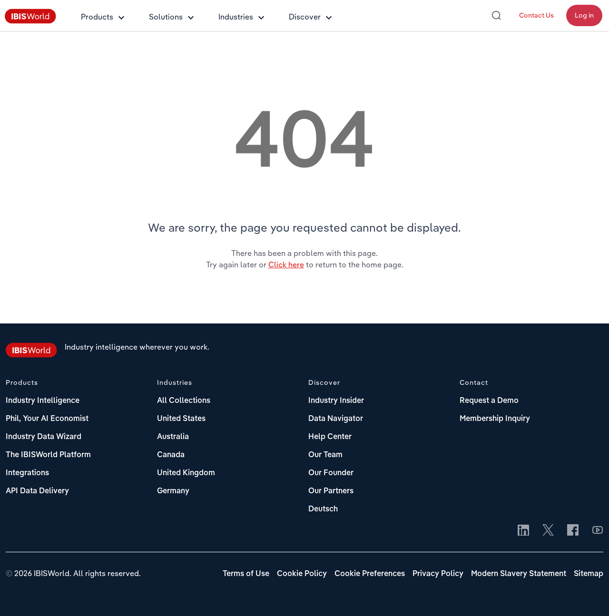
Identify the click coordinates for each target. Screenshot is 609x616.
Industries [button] (235, 16)
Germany (173, 491)
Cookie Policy (302, 574)
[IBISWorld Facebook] (573, 530)
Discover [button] (305, 16)
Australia (173, 437)
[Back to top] (587, 594)
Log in (584, 15)
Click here (286, 264)
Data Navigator (335, 419)
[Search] (496, 15)
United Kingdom (186, 473)
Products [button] (97, 16)
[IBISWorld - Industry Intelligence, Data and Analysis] (30, 21)
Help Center (330, 437)
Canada (171, 455)
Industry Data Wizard (43, 437)
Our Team (325, 455)
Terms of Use (246, 574)
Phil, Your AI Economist (47, 419)
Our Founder (331, 473)
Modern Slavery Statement (518, 574)
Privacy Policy (438, 574)
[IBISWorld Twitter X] (548, 530)
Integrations (27, 473)
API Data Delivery (37, 491)
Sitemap (588, 574)
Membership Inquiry (495, 419)
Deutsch (323, 509)
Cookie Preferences (369, 574)
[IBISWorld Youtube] (597, 530)
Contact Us (536, 15)
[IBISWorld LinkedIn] (523, 530)
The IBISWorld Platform (48, 455)
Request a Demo (489, 401)
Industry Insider (336, 401)
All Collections (183, 401)
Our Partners (331, 491)
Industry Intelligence (42, 401)
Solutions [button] (166, 16)
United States (181, 419)
